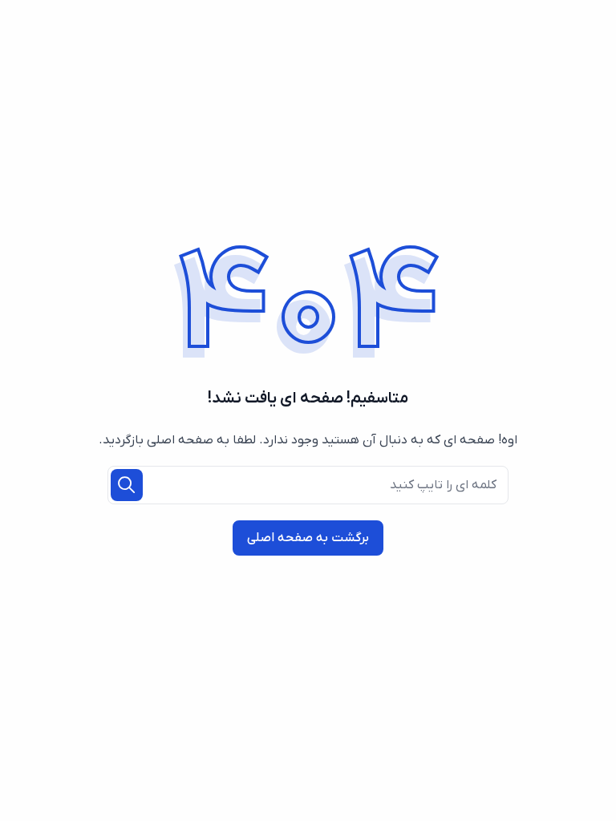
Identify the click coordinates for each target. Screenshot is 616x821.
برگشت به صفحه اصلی (308, 538)
